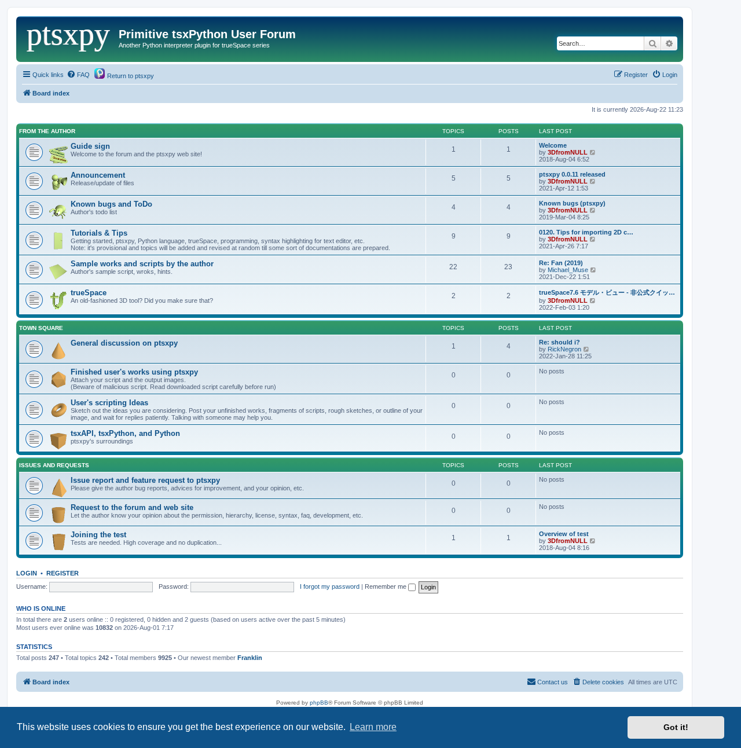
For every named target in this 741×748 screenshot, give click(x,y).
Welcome (553, 145)
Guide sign (90, 146)
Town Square (41, 328)
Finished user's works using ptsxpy (134, 372)
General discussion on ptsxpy (124, 343)
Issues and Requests (54, 465)
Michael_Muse (568, 269)
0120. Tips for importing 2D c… (586, 232)
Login (26, 573)
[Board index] (69, 37)
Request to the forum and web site (132, 507)
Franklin (249, 657)
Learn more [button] (373, 727)
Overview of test (564, 533)
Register (62, 573)
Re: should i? (559, 342)
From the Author (47, 131)
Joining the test (98, 534)
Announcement (98, 175)
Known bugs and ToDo (111, 204)
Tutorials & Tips (99, 233)
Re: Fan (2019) (561, 262)
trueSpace (89, 292)
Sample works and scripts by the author (142, 263)
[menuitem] (78, 75)
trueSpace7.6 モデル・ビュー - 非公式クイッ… (607, 292)
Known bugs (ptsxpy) (572, 203)
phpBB (319, 702)
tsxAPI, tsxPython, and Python (125, 433)
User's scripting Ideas (109, 402)
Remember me (386, 586)
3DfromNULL (568, 152)
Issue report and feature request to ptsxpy (145, 480)
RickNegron (564, 349)
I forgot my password (330, 586)
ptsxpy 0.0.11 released (572, 174)
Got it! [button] (675, 727)
